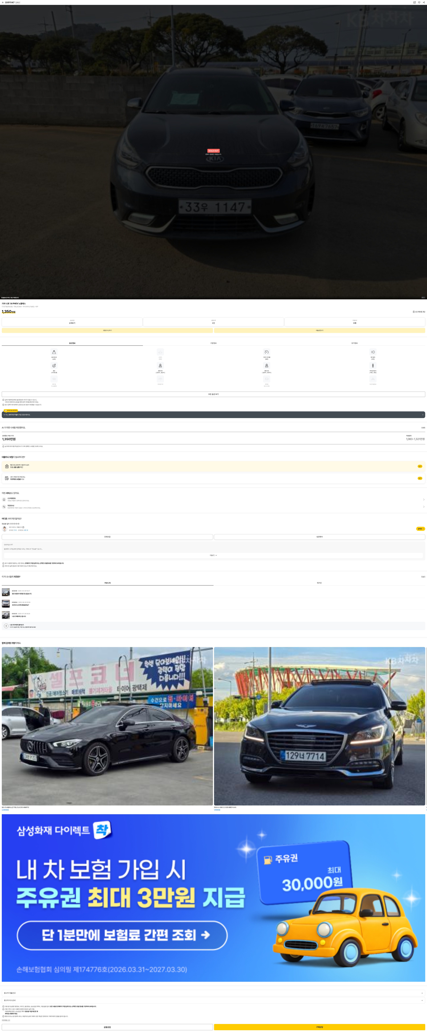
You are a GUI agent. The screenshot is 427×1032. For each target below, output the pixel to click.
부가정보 (354, 343)
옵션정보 (72, 343)
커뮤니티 (108, 583)
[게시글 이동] (213, 592)
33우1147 (12, 2)
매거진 (319, 583)
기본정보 (213, 343)
